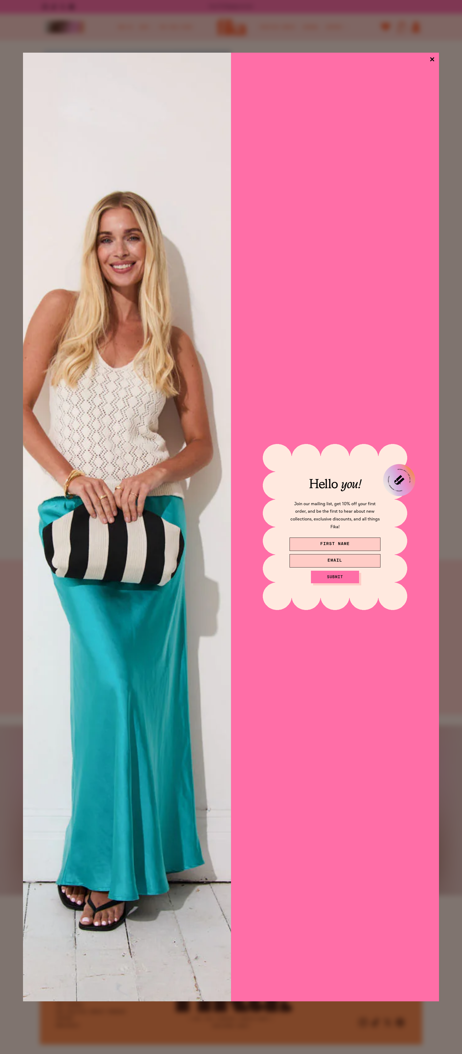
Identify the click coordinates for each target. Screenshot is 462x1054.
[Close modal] (432, 59)
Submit (335, 577)
